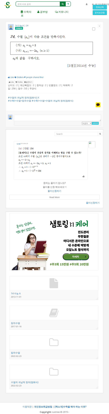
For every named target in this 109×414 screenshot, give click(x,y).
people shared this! (34, 77)
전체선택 (100, 7)
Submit (95, 123)
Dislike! (20, 77)
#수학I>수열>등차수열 (19, 100)
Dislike (20, 82)
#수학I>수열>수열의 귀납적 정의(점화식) (52, 100)
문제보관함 (100, 12)
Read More (54, 197)
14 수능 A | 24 (21, 25)
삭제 (18, 144)
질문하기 (29, 82)
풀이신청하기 (54, 190)
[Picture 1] (54, 53)
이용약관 (27, 406)
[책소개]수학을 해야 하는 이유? (70, 406)
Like (12, 77)
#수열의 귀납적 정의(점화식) (22, 97)
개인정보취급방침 (43, 406)
